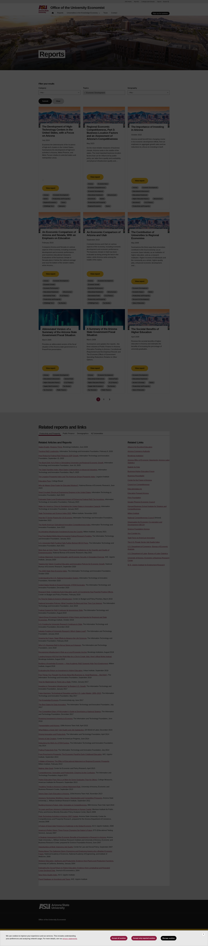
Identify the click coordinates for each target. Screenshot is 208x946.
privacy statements (70, 939)
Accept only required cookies (144, 938)
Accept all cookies (119, 938)
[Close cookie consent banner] (203, 934)
